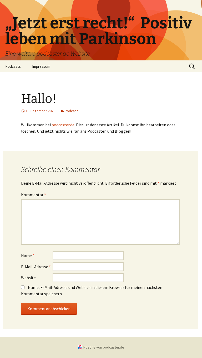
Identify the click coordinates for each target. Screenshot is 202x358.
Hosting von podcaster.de (103, 347)
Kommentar (33, 194)
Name (27, 255)
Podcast (71, 110)
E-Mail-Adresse (36, 266)
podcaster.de (63, 124)
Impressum (41, 66)
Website (28, 277)
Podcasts (13, 66)
